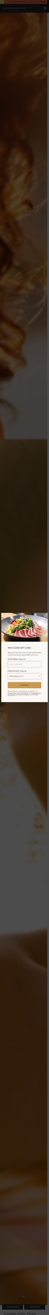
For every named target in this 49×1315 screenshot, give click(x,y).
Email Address (16, 659)
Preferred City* (17, 671)
